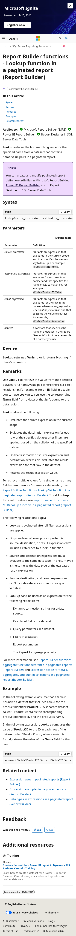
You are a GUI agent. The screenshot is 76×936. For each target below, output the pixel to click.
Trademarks (29, 931)
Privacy (24, 926)
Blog (50, 921)
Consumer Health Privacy (50, 926)
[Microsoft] (38, 38)
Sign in (69, 38)
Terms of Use (10, 931)
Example (11, 116)
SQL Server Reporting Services (30, 46)
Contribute (9, 926)
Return (10, 107)
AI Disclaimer (11, 921)
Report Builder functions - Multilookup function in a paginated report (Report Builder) (37, 505)
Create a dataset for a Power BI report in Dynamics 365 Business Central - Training (36, 867)
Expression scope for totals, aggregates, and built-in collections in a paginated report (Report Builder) (36, 675)
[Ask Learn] (64, 46)
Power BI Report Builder (23, 185)
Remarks (11, 111)
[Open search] (59, 38)
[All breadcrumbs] (6, 46)
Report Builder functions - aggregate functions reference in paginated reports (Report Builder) (38, 665)
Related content (15, 120)
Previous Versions (33, 921)
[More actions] (70, 46)
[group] (38, 218)
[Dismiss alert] (70, 5)
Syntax (9, 102)
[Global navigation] (3, 38)
